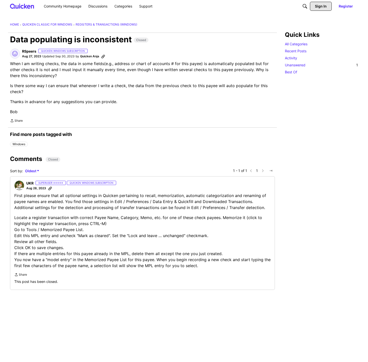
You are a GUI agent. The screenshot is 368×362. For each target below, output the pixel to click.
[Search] (304, 6)
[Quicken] (22, 6)
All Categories (296, 44)
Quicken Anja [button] (89, 56)
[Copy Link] (103, 56)
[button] (15, 54)
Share (16, 121)
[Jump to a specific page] (271, 171)
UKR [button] (30, 183)
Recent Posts (295, 51)
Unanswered (321, 65)
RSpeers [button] (29, 51)
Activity (291, 58)
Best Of (291, 72)
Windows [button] (19, 144)
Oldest (31, 171)
